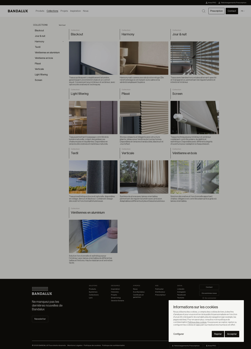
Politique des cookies (197, 322)
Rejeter (218, 334)
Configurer (178, 334)
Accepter (232, 334)
